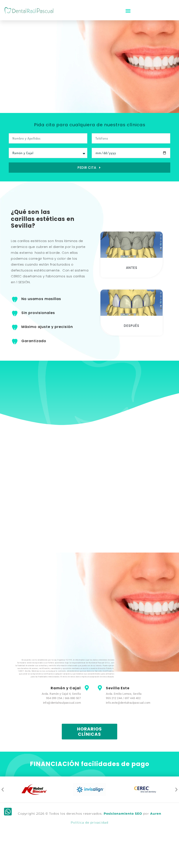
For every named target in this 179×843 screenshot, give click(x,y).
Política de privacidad (89, 822)
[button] (128, 11)
